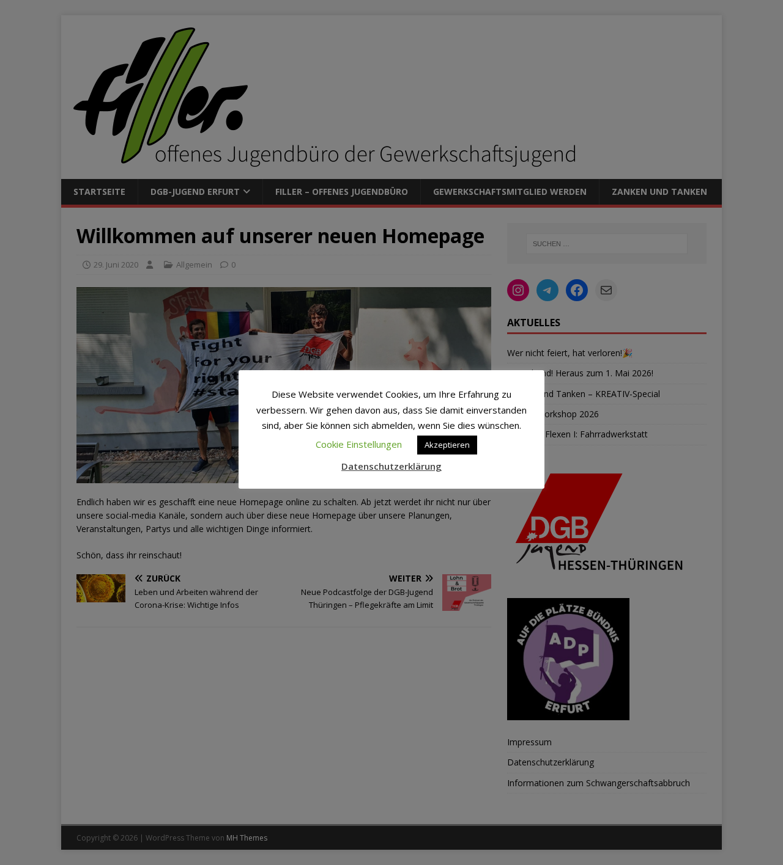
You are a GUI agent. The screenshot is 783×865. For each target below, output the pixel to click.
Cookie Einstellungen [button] (359, 444)
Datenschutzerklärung (391, 466)
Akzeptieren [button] (447, 444)
